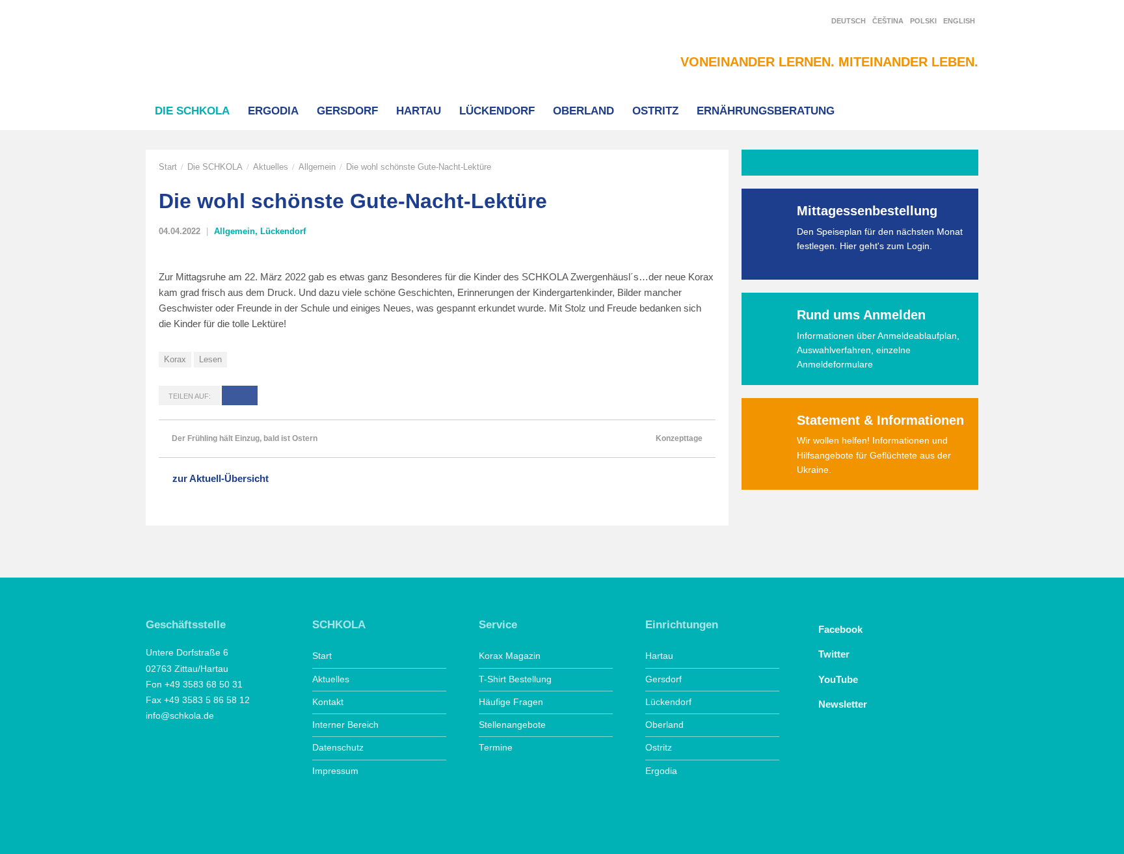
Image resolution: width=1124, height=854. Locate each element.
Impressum (335, 771)
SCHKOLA (214, 46)
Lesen (210, 359)
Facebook (840, 629)
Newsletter (842, 704)
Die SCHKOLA (192, 110)
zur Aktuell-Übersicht (220, 478)
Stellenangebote (512, 725)
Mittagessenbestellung (867, 211)
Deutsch (848, 21)
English (959, 21)
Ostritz (655, 110)
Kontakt (327, 702)
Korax (175, 359)
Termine (496, 748)
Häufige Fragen (511, 702)
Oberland (583, 110)
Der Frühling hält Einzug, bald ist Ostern (244, 438)
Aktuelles (270, 167)
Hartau (418, 110)
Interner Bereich (345, 725)
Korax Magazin (510, 656)
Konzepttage (679, 438)
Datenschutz (338, 748)
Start (168, 167)
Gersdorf (347, 110)
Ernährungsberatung (766, 110)
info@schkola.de (180, 716)
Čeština (887, 21)
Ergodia (273, 110)
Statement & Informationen (880, 420)
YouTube (838, 679)
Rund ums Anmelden (861, 315)
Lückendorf (497, 110)
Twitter (834, 654)
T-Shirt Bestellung (515, 679)
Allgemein (317, 167)
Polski (923, 21)
